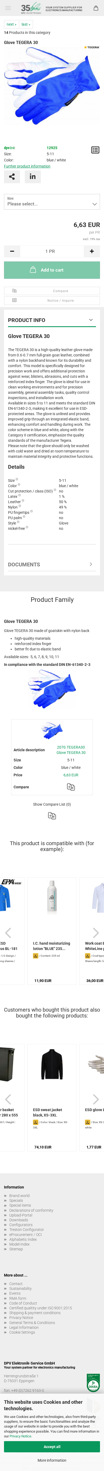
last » (26, 24)
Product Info (26, 320)
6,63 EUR (70, 775)
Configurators (21, 1225)
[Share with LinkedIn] (33, 176)
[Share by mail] (12, 176)
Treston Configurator (26, 1229)
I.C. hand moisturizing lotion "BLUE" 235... (51, 946)
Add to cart (52, 270)
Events (15, 1293)
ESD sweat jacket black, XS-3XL (47, 1112)
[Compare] (71, 787)
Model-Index (19, 1244)
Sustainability (20, 1288)
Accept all (52, 1447)
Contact (16, 1284)
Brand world (19, 1196)
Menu (8, 8)
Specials (16, 1200)
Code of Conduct (23, 1303)
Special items (20, 1205)
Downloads (18, 1220)
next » (12, 24)
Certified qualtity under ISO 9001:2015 (40, 1308)
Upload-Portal (20, 1215)
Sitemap (16, 1249)
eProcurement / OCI (25, 1235)
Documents (24, 564)
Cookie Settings (22, 1332)
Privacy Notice (20, 1436)
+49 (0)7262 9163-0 (27, 1390)
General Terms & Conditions (32, 1323)
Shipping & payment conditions (35, 1313)
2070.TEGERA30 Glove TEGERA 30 (71, 750)
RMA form (17, 1298)
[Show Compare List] (52, 815)
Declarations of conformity (31, 1210)
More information (52, 1460)
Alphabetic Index (23, 1239)
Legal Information (24, 1327)
